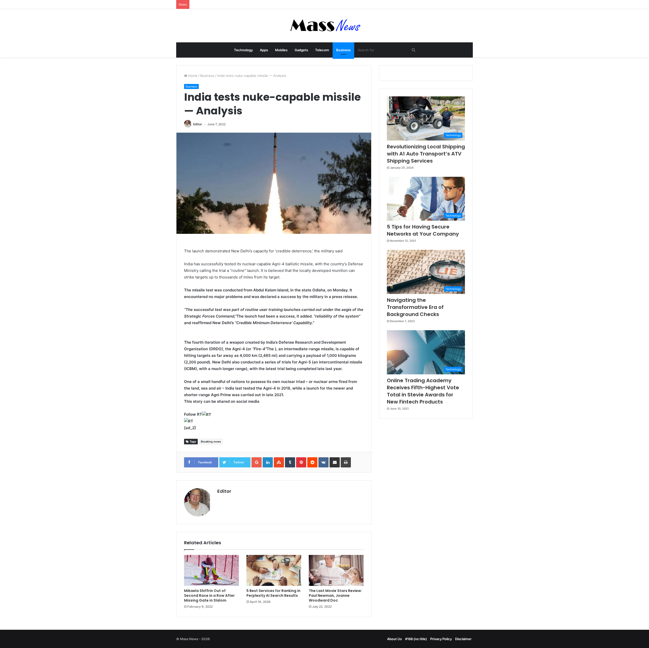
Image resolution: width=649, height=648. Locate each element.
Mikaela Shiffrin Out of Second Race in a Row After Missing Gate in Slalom (209, 595)
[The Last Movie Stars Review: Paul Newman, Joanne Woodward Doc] (336, 570)
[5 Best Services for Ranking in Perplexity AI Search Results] (273, 570)
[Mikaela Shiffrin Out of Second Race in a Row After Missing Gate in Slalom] (211, 570)
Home (192, 76)
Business (343, 50)
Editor (197, 124)
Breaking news (211, 441)
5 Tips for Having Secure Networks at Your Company (423, 230)
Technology (243, 50)
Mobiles (281, 50)
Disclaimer (463, 639)
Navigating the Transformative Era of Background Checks (415, 307)
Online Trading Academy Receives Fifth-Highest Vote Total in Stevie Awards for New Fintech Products (423, 391)
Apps (264, 50)
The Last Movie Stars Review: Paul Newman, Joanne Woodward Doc (335, 595)
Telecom (322, 50)
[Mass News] (324, 25)
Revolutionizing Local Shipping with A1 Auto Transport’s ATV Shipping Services (426, 153)
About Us (394, 639)
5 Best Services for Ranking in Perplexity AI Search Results (273, 593)
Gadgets (301, 50)
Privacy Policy (441, 639)
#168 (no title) (416, 639)
